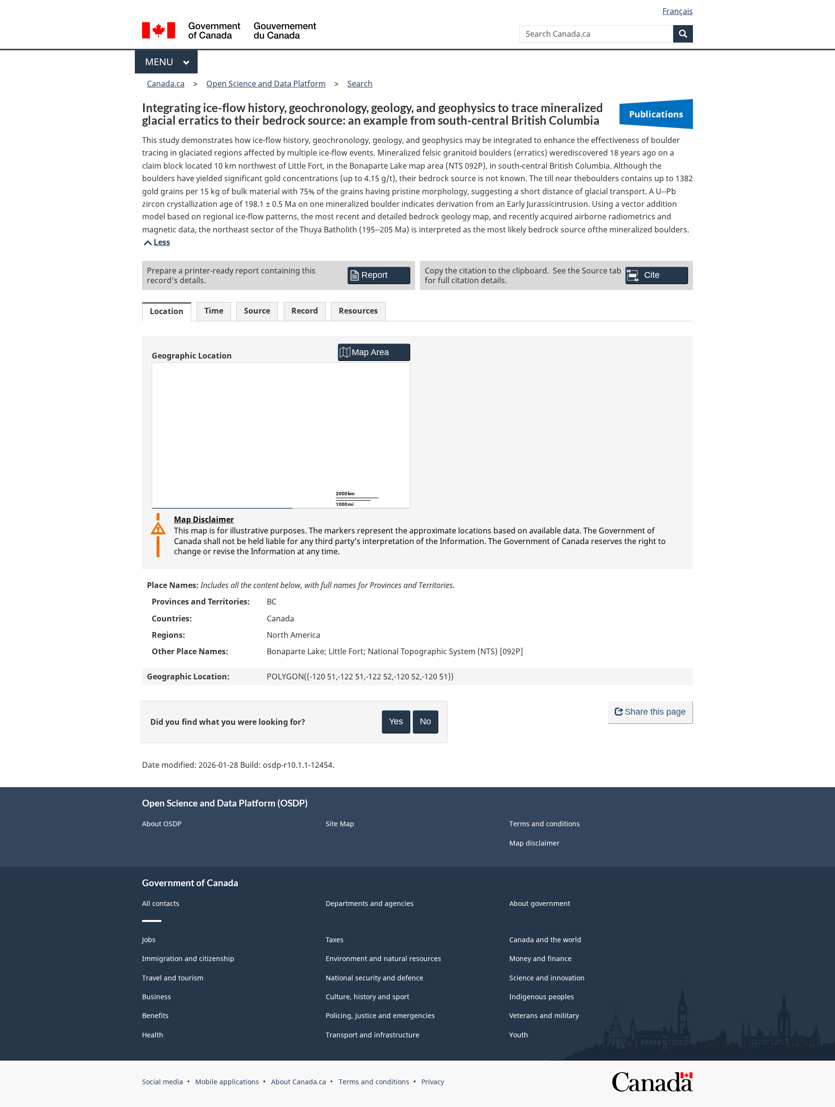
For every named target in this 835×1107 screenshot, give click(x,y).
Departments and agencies (370, 903)
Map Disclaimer (204, 519)
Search (360, 83)
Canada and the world (545, 939)
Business (156, 996)
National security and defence (374, 977)
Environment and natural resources (383, 958)
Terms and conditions (544, 823)
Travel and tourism (172, 977)
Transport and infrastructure (372, 1034)
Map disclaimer (534, 843)
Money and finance (540, 958)
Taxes (335, 939)
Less (156, 242)
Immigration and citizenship (188, 958)
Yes (396, 721)
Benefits (155, 1015)
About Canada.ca (298, 1081)
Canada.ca (166, 83)
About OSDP (161, 823)
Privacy (432, 1081)
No (425, 721)
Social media (162, 1081)
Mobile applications (227, 1081)
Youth (518, 1034)
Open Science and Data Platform (266, 83)
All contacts (160, 903)
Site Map (340, 823)
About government (539, 903)
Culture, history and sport (367, 996)
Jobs (149, 939)
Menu (161, 61)
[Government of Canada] (229, 31)
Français (677, 11)
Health (152, 1034)
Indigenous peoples (541, 996)
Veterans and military (544, 1015)
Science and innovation (547, 977)
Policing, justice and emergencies (380, 1015)
